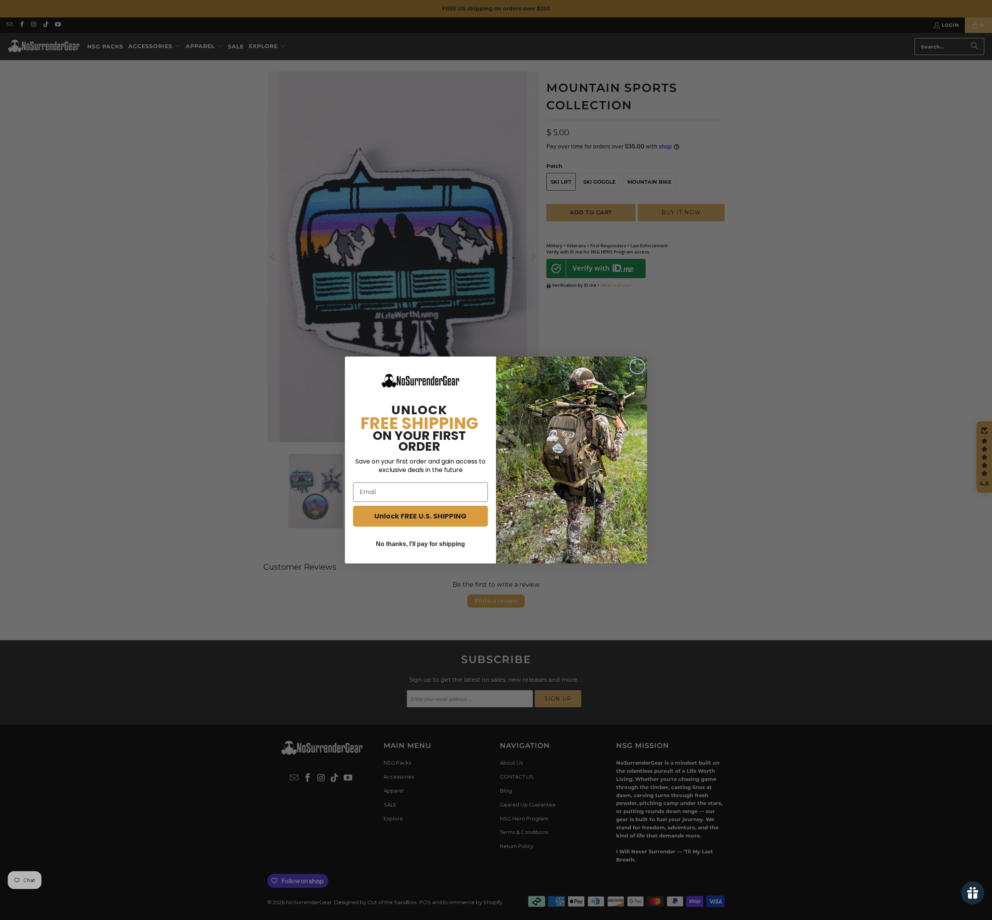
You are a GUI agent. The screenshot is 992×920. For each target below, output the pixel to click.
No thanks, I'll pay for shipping (420, 544)
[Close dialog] (637, 366)
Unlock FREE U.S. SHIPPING (420, 516)
